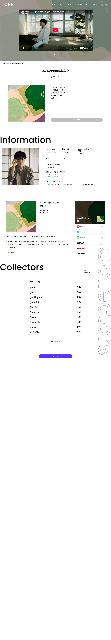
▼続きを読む (12, 252)
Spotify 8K (55, 176)
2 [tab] (57, 54)
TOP (53, 5)
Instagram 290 (88, 184)
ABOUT (61, 5)
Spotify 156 (55, 184)
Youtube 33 (71, 184)
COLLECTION (82, 5)
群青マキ (55, 76)
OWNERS (94, 5)
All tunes (6, 63)
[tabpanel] (55, 30)
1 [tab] (54, 54)
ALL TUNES (71, 5)
